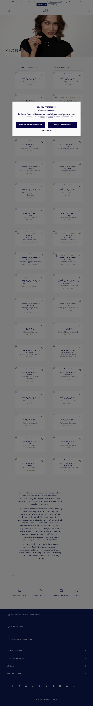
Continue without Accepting (30, 125)
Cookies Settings (46, 130)
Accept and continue (62, 125)
